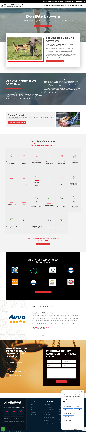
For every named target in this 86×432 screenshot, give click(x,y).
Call (37, 219)
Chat (51, 219)
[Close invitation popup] (56, 213)
